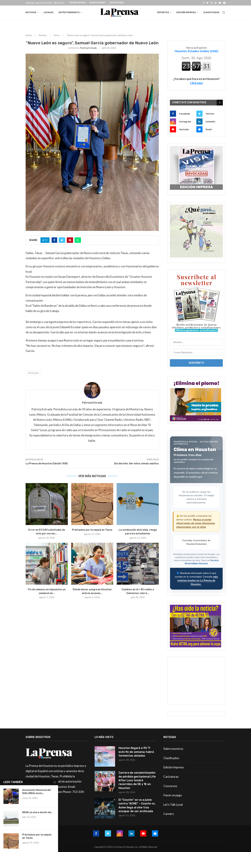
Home (29, 35)
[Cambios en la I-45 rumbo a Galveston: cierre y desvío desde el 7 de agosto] (138, 564)
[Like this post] (46, 240)
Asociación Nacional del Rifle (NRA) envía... (36, 792)
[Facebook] (203, 2)
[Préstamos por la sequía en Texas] (92, 504)
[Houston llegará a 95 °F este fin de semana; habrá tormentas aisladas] (105, 756)
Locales (48, 12)
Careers (168, 814)
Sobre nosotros (173, 748)
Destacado (33, 373)
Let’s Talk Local (173, 804)
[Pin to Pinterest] (70, 240)
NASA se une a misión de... (37, 812)
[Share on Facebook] (54, 240)
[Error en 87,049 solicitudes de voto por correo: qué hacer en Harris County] (47, 504)
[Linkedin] (216, 2)
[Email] (224, 2)
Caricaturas (171, 776)
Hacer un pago (172, 795)
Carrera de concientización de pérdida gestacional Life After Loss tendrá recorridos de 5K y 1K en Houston (137, 780)
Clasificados (211, 12)
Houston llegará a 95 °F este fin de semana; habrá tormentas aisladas (136, 751)
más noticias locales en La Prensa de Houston (197, 580)
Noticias (31, 12)
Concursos (170, 786)
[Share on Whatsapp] (78, 240)
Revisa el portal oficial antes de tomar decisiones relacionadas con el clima (195, 523)
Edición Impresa (77, 3)
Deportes (163, 12)
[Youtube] (220, 2)
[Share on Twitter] (62, 240)
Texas (56, 35)
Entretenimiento (69, 12)
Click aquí (196, 83)
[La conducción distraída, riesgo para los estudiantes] (138, 504)
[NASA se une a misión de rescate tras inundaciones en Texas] (11, 818)
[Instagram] (211, 2)
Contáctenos (116, 3)
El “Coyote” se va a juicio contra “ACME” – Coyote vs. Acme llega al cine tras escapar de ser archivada (136, 805)
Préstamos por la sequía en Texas (92, 529)
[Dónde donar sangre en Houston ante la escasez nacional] (92, 564)
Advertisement (97, 3)
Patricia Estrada (88, 47)
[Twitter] (207, 2)
